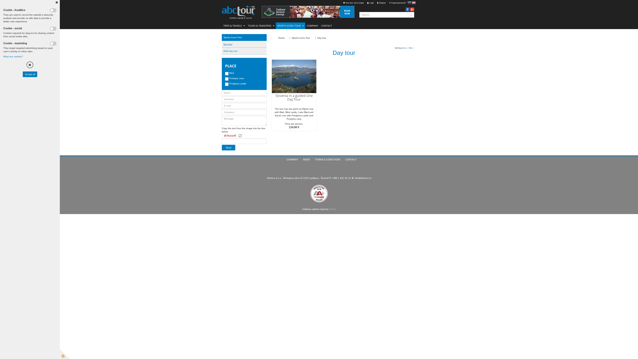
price (403, 48)
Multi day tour (230, 51)
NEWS (306, 159)
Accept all (30, 74)
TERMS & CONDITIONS (327, 159)
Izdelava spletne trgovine (315, 209)
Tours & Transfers (259, 25)
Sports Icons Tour (289, 25)
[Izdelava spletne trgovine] (332, 209)
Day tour (227, 44)
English (414, 2)
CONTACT (326, 25)
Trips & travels (232, 25)
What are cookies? (13, 56)
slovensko (409, 2)
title (410, 48)
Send (228, 147)
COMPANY (312, 25)
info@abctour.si (363, 178)
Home (281, 38)
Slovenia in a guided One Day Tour (294, 97)
